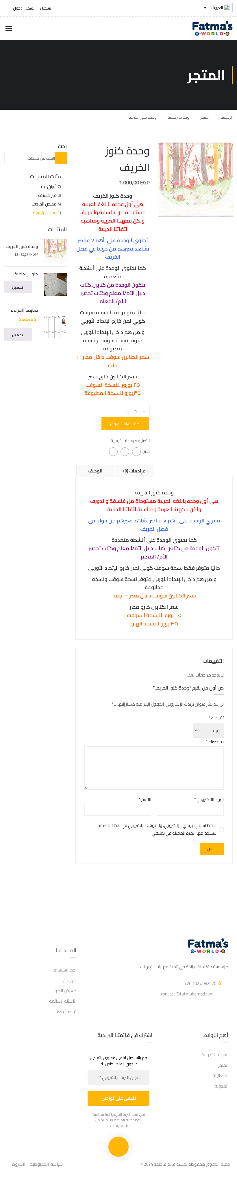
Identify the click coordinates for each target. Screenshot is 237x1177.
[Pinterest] (113, 451)
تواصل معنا (65, 1011)
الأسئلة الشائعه (62, 1001)
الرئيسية (227, 117)
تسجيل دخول (23, 8)
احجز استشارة (64, 970)
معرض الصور (64, 991)
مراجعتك (215, 742)
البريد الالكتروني (209, 799)
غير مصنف (47, 195)
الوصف (95, 471)
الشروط (18, 1164)
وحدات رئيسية (178, 117)
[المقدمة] (195, 179)
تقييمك (216, 718)
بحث (56, 158)
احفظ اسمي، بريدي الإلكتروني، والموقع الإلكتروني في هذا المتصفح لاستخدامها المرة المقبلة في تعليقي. (156, 829)
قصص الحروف (44, 204)
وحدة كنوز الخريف (21, 246)
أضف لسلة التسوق (125, 423)
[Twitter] (125, 451)
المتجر (205, 117)
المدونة (221, 1086)
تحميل (17, 287)
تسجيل (45, 8)
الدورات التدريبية (214, 1055)
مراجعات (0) (134, 471)
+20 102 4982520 (200, 983)
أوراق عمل (47, 186)
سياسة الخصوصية (46, 1164)
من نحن (69, 980)
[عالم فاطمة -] (210, 28)
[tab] (95, 471)
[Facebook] (136, 451)
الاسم (144, 799)
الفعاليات (220, 1075)
